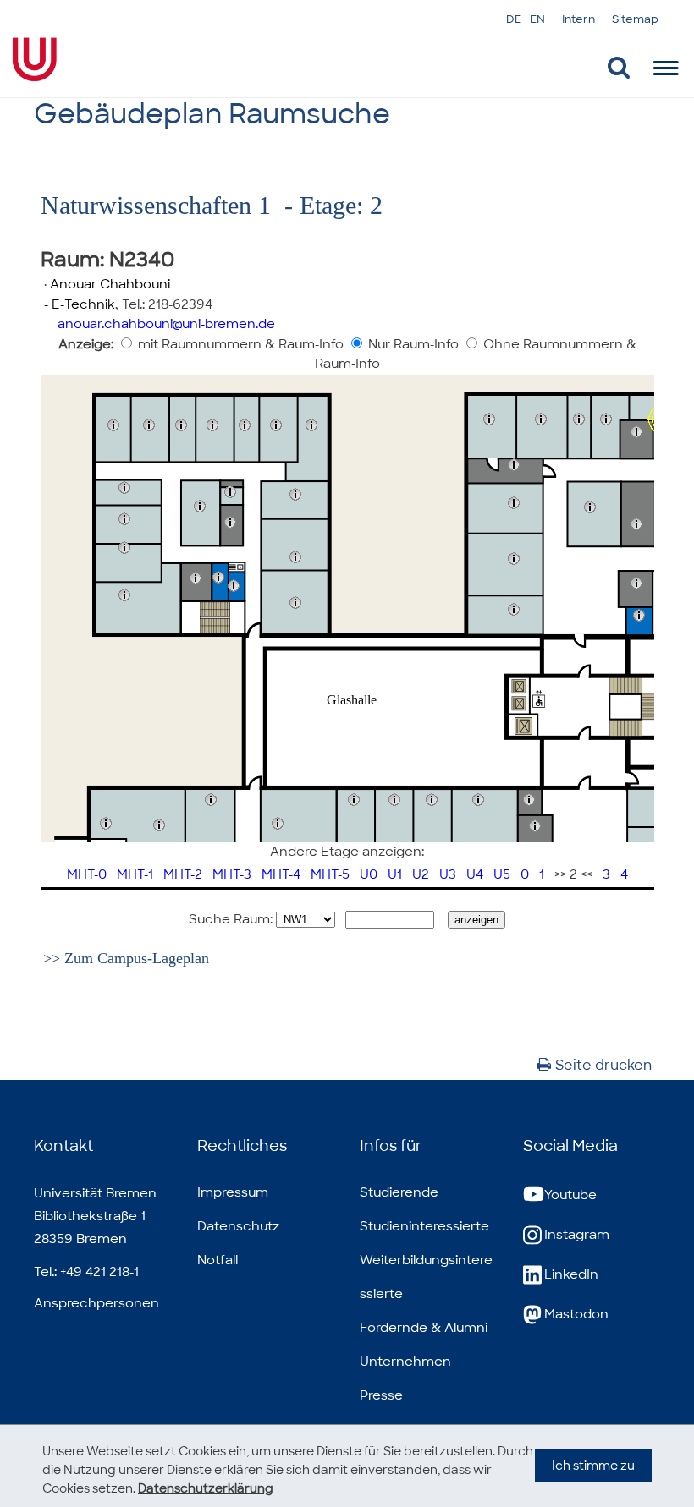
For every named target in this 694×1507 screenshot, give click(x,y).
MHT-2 (182, 874)
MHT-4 (281, 874)
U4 (474, 874)
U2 (420, 874)
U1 (395, 874)
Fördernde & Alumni (423, 1327)
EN (537, 19)
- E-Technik (78, 304)
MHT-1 (135, 874)
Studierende (399, 1192)
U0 (368, 874)
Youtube (570, 1194)
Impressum (232, 1192)
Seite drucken (603, 1065)
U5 (501, 874)
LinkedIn (571, 1274)
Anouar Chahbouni (110, 284)
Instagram (576, 1234)
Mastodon (576, 1314)
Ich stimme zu (593, 1465)
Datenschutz (238, 1226)
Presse (381, 1395)
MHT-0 (87, 874)
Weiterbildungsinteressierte (426, 1277)
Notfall (217, 1260)
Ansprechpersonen (96, 1303)
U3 (447, 874)
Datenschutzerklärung (205, 1488)
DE (513, 19)
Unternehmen (405, 1361)
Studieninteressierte (424, 1226)
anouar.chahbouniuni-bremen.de (166, 323)
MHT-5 (330, 874)
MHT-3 (231, 874)
